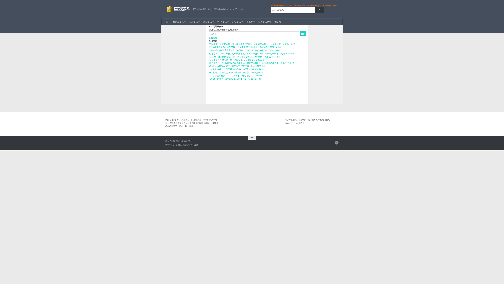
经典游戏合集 (264, 21)
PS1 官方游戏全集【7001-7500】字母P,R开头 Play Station (235, 75)
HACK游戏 (222, 21)
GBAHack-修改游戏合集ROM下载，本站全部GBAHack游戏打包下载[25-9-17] (244, 56)
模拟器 (249, 21)
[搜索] (319, 10)
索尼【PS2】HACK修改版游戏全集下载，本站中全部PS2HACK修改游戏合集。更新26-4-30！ (252, 53)
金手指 (278, 21)
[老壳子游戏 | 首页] (177, 9)
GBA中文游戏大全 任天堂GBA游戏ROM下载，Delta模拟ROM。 (237, 69)
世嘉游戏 (193, 21)
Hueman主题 (193, 145)
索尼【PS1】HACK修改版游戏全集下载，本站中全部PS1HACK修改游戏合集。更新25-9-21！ (252, 63)
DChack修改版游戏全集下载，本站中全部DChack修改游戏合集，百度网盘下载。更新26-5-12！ (253, 44)
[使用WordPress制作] (173, 145)
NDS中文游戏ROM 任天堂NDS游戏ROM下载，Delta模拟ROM (237, 66)
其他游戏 (236, 21)
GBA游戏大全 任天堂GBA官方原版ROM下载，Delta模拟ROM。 (237, 72)
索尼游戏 (207, 21)
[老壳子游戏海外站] (337, 143)
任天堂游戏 (178, 21)
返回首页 (213, 38)
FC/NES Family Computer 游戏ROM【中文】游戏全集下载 (235, 79)
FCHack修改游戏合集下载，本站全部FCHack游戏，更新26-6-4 (237, 60)
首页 (167, 21)
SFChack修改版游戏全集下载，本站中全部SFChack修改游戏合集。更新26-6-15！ (246, 47)
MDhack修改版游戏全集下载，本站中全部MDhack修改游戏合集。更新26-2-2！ (245, 50)
